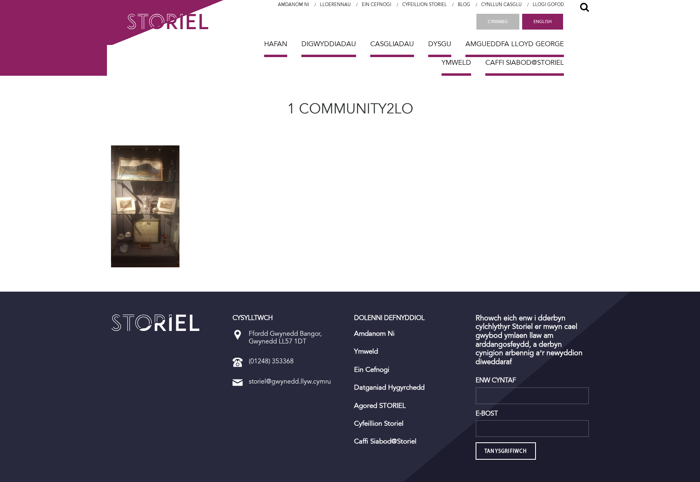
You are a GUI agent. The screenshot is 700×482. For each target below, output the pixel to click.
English (543, 21)
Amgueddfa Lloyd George (514, 44)
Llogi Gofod (548, 5)
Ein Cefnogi (376, 5)
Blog (464, 5)
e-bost (487, 413)
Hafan (275, 44)
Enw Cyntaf (496, 380)
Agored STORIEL (380, 406)
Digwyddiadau (328, 44)
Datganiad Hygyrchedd (389, 388)
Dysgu (439, 44)
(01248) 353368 (271, 361)
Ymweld (456, 62)
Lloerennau (335, 5)
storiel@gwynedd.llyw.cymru (290, 381)
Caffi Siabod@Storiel (524, 62)
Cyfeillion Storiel (424, 5)
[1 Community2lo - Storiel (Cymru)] (155, 323)
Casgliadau (392, 44)
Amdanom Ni (293, 5)
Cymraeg (498, 21)
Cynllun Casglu (501, 5)
